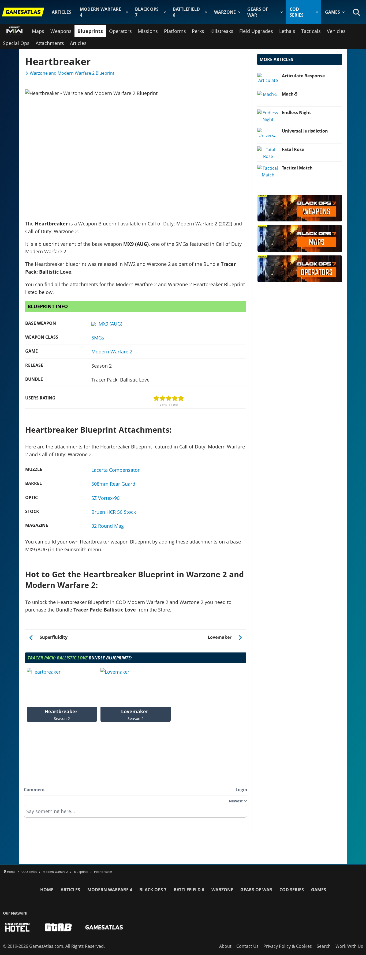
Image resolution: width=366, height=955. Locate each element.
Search (324, 946)
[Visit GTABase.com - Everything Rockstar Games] (58, 927)
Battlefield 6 (186, 12)
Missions (148, 31)
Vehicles (336, 31)
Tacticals (311, 31)
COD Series (297, 12)
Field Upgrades (256, 31)
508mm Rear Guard (113, 484)
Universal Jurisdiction (305, 131)
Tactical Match (297, 168)
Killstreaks (221, 31)
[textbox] (135, 813)
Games (332, 12)
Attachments (50, 43)
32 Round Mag (107, 526)
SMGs (97, 337)
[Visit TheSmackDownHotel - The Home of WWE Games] (17, 927)
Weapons (61, 31)
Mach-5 (289, 94)
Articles (61, 12)
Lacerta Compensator (115, 470)
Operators (120, 31)
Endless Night (296, 112)
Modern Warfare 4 (100, 12)
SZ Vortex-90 (105, 498)
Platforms (175, 31)
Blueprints (90, 31)
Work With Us (349, 946)
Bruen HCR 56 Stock (113, 512)
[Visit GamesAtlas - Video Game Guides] (104, 927)
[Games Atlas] (23, 12)
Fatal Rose (293, 149)
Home (46, 890)
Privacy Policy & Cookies (287, 946)
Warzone (225, 12)
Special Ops (16, 43)
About (225, 946)
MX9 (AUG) (110, 323)
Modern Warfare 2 (111, 351)
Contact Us (247, 946)
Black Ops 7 (147, 12)
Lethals (287, 31)
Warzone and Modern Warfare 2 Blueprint (72, 73)
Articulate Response (303, 76)
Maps (38, 31)
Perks (198, 31)
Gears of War (257, 12)
